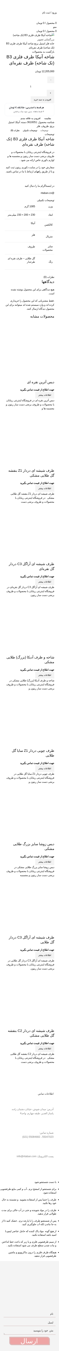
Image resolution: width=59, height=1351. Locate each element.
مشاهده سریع (42, 376)
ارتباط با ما (27, 171)
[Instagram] (41, 1168)
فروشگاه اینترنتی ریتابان (38, 152)
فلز (47, 43)
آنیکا (18, 122)
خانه (51, 43)
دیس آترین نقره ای (40, 382)
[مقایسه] (50, 376)
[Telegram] (49, 1168)
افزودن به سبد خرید (42, 99)
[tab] (44, 130)
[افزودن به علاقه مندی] (33, 376)
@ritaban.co (47, 193)
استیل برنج (39, 43)
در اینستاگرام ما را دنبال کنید (39, 186)
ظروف (45, 126)
